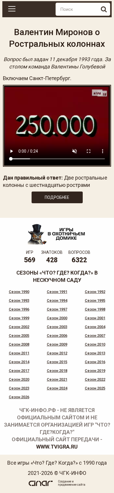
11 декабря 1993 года (75, 59)
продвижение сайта (71, 484)
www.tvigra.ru (57, 447)
